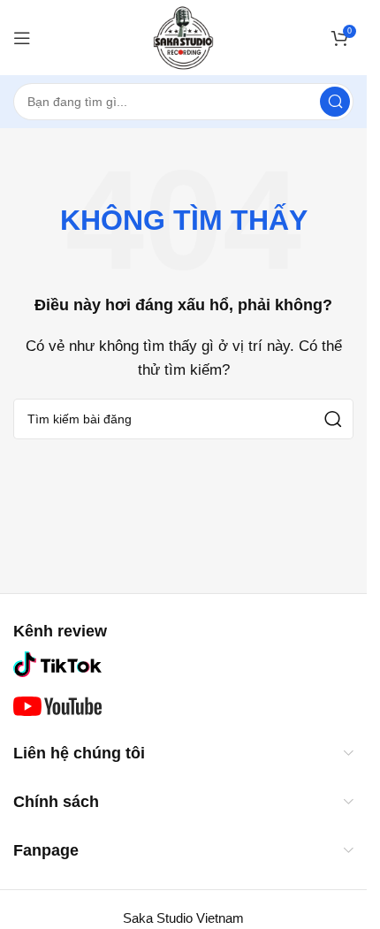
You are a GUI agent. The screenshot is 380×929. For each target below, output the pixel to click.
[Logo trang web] (183, 35)
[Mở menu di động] (22, 38)
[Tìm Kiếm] (335, 102)
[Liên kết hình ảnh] (57, 662)
